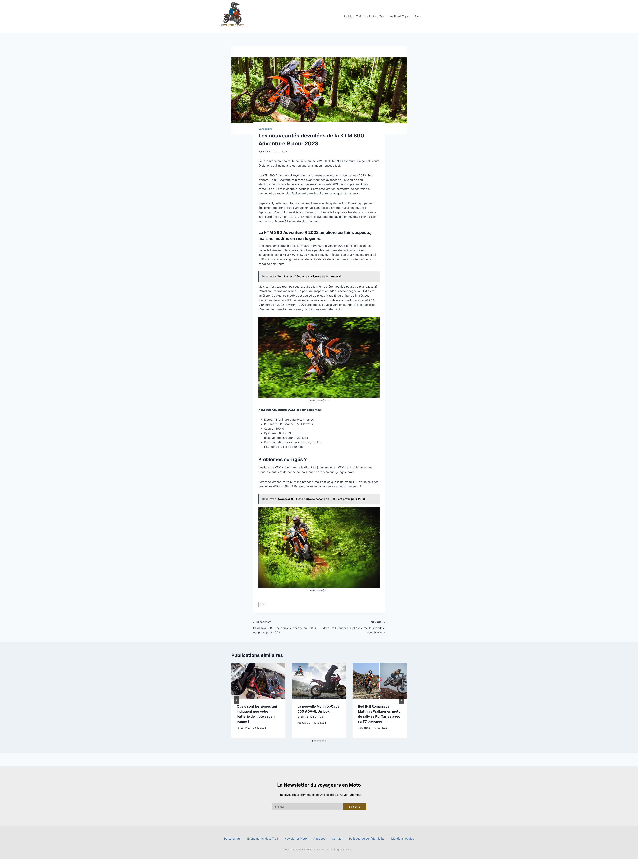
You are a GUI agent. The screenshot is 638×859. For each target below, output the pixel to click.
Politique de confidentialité (367, 838)
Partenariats (232, 838)
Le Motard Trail (375, 16)
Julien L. (267, 151)
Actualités (265, 129)
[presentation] (258, 681)
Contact (337, 838)
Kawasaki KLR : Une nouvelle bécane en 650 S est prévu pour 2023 (284, 627)
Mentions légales (402, 838)
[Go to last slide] (236, 700)
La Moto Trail (353, 16)
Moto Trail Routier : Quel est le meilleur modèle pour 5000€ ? (353, 627)
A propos (319, 838)
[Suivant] (401, 700)
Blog (418, 16)
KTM (263, 604)
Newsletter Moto (295, 838)
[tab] (312, 741)
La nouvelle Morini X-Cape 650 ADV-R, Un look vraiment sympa (318, 711)
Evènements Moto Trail (262, 838)
